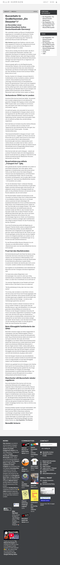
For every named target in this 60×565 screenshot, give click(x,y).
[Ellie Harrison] (7, 509)
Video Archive (46, 466)
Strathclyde (13, 456)
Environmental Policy (49, 484)
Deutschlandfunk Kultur (15, 27)
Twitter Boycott (47, 463)
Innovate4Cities (14, 468)
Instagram (45, 464)
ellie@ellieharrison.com (49, 473)
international (46, 50)
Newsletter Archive (48, 452)
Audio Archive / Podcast (49, 468)
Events (44, 471)
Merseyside (6, 457)
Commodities (28, 441)
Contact (44, 441)
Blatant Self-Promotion (49, 461)
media (44, 51)
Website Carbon (45, 500)
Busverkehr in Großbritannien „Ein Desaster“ (16, 19)
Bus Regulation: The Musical (24, 420)
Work (52, 2)
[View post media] (11, 535)
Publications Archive (48, 470)
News (5, 441)
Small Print (46, 478)
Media (14, 11)
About (45, 2)
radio (44, 53)
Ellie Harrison (13, 2)
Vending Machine (13, 487)
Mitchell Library (13, 480)
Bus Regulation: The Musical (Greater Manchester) (48, 18)
